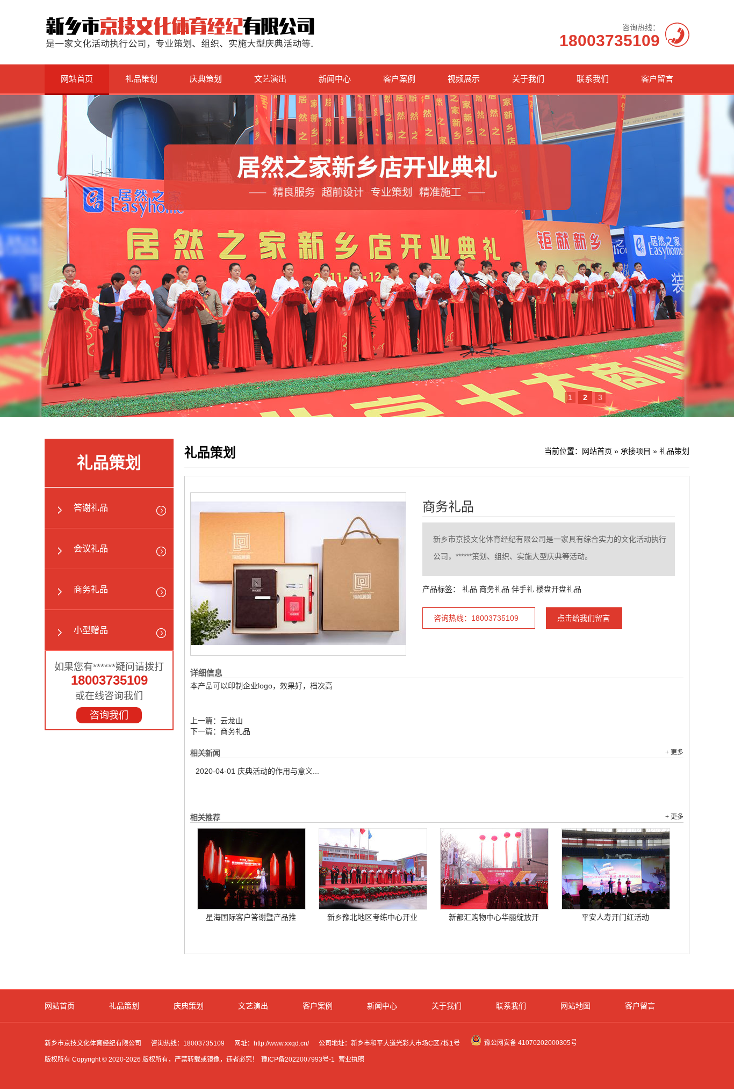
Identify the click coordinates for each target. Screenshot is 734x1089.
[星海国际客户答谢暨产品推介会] (251, 869)
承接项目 (636, 451)
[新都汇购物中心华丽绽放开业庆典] (494, 869)
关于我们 (528, 78)
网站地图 (575, 1005)
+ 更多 (674, 752)
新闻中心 (335, 78)
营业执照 (351, 1059)
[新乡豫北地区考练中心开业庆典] (373, 869)
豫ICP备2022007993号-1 (298, 1059)
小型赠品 (91, 630)
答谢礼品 (91, 507)
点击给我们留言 (583, 618)
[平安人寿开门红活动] (616, 869)
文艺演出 (270, 78)
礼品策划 (141, 78)
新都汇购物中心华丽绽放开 (494, 917)
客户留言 (657, 78)
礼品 (469, 589)
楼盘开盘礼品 (558, 589)
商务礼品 (91, 589)
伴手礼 (523, 589)
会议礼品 (91, 548)
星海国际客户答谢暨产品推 (251, 917)
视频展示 (464, 78)
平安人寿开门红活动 (615, 917)
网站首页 (77, 78)
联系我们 (593, 78)
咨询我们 (109, 715)
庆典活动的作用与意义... (257, 771)
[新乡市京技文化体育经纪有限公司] (180, 47)
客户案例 (399, 78)
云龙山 (231, 720)
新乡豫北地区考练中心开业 (372, 917)
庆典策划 (206, 78)
